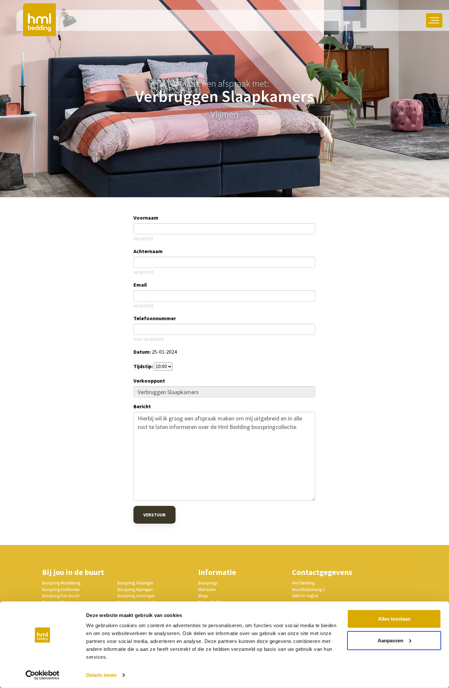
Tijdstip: (143, 366)
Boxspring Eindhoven (61, 589)
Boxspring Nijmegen (135, 589)
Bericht (142, 406)
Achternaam (148, 251)
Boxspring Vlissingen (135, 582)
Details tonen (101, 675)
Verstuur (154, 515)
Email (140, 284)
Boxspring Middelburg (61, 582)
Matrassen (207, 589)
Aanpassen (390, 640)
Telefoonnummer (154, 318)
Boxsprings (208, 582)
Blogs (203, 595)
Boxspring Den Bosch (61, 595)
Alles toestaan (394, 619)
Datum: (142, 351)
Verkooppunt (149, 380)
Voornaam (145, 217)
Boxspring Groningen (136, 595)
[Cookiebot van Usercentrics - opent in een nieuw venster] (42, 675)
